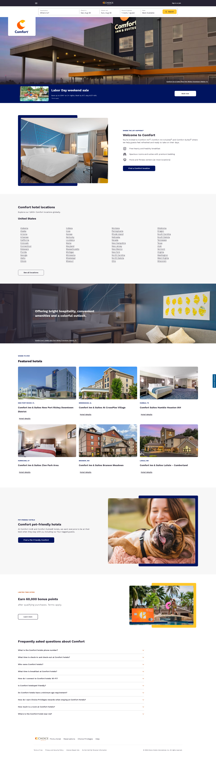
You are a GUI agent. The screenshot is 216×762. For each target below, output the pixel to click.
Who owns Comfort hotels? (30, 664)
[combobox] (58, 11)
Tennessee (161, 240)
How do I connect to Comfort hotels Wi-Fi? (38, 678)
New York (116, 252)
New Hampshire (119, 243)
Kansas (69, 234)
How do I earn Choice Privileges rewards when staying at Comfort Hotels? (52, 700)
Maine (68, 243)
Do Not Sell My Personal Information (94, 750)
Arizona (23, 234)
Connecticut (25, 246)
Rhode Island (117, 234)
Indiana (69, 228)
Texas (159, 243)
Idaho (22, 258)
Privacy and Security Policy (54, 750)
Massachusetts (72, 249)
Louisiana (70, 240)
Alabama (24, 228)
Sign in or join (176, 3)
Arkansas (24, 237)
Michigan (70, 252)
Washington (162, 255)
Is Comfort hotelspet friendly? (32, 685)
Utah (159, 246)
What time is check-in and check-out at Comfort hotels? (44, 657)
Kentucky (70, 237)
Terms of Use (38, 750)
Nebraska (116, 237)
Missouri (69, 261)
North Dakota (118, 258)
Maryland (70, 246)
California (24, 240)
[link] (28, 616)
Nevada (115, 240)
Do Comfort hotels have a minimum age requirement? (42, 693)
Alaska (23, 231)
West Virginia (163, 258)
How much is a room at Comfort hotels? (36, 707)
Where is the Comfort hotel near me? (35, 714)
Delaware (24, 249)
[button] (214, 381)
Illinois (23, 261)
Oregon (160, 231)
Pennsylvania (117, 231)
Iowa (68, 231)
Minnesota (70, 255)
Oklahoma (161, 228)
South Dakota (163, 237)
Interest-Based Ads (72, 750)
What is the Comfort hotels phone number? (38, 650)
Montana (116, 228)
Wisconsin (161, 261)
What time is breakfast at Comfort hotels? (37, 671)
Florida (23, 252)
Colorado (24, 243)
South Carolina (164, 234)
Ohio (114, 261)
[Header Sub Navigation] (36, 3)
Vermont (161, 249)
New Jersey (117, 246)
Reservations (69, 739)
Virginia (160, 252)
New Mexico (117, 249)
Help (98, 739)
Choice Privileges (85, 739)
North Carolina (118, 255)
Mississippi (70, 258)
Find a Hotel (55, 739)
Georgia (23, 255)
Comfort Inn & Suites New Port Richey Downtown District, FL (187, 81)
